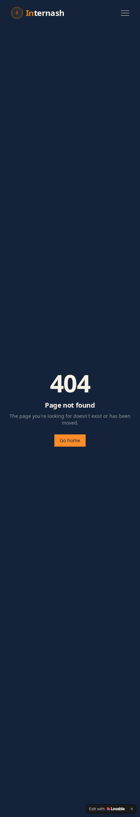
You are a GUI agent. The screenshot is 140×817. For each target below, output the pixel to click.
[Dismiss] (132, 809)
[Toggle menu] (125, 13)
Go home (70, 440)
